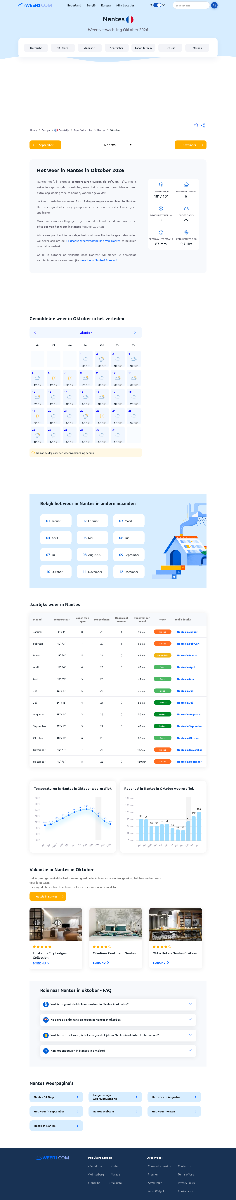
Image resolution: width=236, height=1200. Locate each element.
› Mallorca (116, 1182)
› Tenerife (94, 1182)
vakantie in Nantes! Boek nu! (98, 260)
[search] (214, 5)
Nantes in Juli (185, 702)
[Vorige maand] (35, 332)
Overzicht (36, 48)
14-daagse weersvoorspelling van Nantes (93, 240)
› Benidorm (95, 1166)
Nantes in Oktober (188, 738)
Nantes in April (186, 667)
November (189, 145)
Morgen (197, 48)
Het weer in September (49, 1111)
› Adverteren (154, 1182)
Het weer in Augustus (166, 1097)
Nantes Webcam (103, 1111)
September (116, 48)
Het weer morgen (163, 1111)
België (91, 5)
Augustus (89, 48)
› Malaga (115, 1174)
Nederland (74, 5)
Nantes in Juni (185, 690)
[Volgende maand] (135, 332)
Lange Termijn (143, 48)
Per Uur (170, 48)
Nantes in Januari (187, 631)
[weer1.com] (35, 5)
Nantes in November (189, 749)
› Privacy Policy (186, 1182)
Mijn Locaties (125, 5)
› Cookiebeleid (185, 1191)
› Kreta (114, 1166)
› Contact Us (184, 1166)
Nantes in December (189, 761)
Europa (106, 5)
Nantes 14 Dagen (45, 1097)
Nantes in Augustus (189, 714)
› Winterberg (96, 1174)
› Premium (153, 1174)
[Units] (157, 5)
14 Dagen (62, 48)
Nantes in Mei (185, 679)
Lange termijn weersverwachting (105, 1096)
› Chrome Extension (159, 1166)
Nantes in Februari (188, 643)
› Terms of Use (185, 1174)
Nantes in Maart (187, 655)
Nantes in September (189, 726)
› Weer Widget (155, 1191)
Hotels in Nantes (46, 896)
